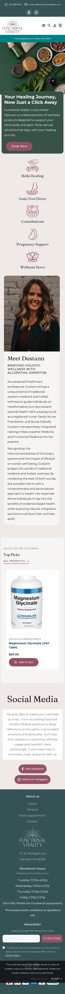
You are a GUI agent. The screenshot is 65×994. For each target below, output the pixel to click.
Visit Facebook (34, 768)
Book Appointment (32, 815)
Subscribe (52, 938)
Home (32, 803)
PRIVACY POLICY (40, 978)
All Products (14, 560)
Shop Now (19, 146)
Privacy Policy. (13, 955)
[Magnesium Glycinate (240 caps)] (32, 602)
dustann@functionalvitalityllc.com (45, 4)
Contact (32, 821)
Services (32, 809)
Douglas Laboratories (25, 639)
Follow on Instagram (34, 779)
